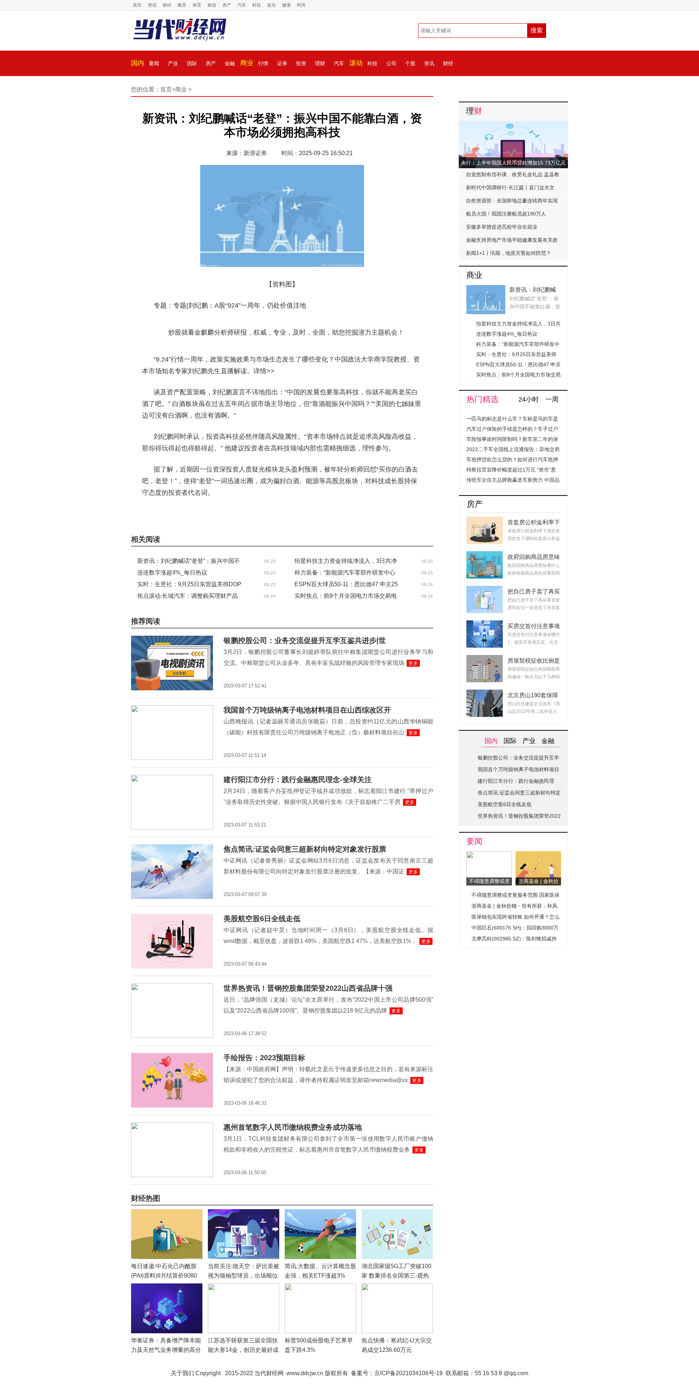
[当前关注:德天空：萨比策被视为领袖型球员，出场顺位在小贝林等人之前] (243, 1213)
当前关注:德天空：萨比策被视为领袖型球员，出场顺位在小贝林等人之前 (243, 1275)
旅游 (212, 5)
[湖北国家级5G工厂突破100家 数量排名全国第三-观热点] (397, 1213)
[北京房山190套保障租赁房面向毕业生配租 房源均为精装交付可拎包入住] (484, 694)
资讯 (152, 5)
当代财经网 (269, 1373)
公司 (391, 63)
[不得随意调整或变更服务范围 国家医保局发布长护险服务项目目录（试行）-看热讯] (489, 855)
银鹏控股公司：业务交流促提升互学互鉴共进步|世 (305, 640)
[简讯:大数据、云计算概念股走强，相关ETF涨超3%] (320, 1213)
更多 (413, 663)
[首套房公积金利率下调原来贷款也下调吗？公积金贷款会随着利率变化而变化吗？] (484, 521)
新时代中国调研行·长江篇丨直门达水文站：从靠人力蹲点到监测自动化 (510, 189)
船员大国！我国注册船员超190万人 (506, 214)
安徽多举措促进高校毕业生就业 (501, 227)
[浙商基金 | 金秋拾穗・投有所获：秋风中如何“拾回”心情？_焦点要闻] (538, 855)
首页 (137, 5)
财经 (167, 5)
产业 (173, 63)
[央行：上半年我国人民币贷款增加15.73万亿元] (513, 125)
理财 (320, 63)
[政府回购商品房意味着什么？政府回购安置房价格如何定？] (484, 555)
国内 (137, 63)
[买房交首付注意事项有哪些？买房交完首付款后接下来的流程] (484, 625)
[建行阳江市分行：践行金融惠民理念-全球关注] (172, 779)
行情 (263, 63)
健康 (286, 5)
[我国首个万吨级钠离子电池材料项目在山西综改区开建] (172, 709)
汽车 (241, 5)
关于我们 (182, 1373)
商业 (246, 63)
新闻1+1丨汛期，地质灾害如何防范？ (508, 253)
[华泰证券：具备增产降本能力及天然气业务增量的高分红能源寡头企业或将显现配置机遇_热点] (166, 1288)
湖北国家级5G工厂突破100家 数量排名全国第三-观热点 (396, 1275)
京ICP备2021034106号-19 (408, 1373)
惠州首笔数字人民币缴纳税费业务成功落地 (293, 1127)
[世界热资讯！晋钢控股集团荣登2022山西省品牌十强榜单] (172, 988)
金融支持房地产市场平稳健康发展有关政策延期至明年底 (512, 241)
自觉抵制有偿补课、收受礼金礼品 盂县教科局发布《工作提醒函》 (512, 176)
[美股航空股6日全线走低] (172, 918)
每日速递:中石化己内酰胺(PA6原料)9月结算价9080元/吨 (164, 1275)
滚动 (356, 63)
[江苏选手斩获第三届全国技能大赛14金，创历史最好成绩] (243, 1288)
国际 (192, 63)
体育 (197, 5)
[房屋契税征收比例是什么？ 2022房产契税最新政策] (484, 659)
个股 (410, 63)
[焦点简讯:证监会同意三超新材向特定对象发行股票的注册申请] (172, 848)
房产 (226, 5)
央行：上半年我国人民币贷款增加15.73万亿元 (513, 163)
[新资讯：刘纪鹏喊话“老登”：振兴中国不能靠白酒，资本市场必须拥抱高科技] (485, 289)
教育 (182, 5)
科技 (256, 5)
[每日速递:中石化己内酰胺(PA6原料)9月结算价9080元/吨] (166, 1213)
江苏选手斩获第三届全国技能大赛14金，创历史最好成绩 (243, 1349)
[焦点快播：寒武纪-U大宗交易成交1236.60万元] (397, 1288)
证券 (282, 63)
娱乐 (271, 5)
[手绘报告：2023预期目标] (172, 1057)
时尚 (301, 5)
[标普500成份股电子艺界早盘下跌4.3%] (320, 1288)
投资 (301, 63)
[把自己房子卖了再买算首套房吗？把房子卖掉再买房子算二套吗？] (484, 590)
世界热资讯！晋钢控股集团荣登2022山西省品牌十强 (308, 988)
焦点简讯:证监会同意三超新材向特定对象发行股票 (305, 849)
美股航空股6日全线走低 (262, 919)
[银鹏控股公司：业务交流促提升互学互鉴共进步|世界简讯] (172, 640)
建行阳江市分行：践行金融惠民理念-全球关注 (298, 780)
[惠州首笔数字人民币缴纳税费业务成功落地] (172, 1127)
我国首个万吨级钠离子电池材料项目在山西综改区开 (307, 710)
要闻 (154, 63)
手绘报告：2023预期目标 (264, 1058)
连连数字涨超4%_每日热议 (172, 572)
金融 (230, 63)
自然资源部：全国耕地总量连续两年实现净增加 (512, 202)
